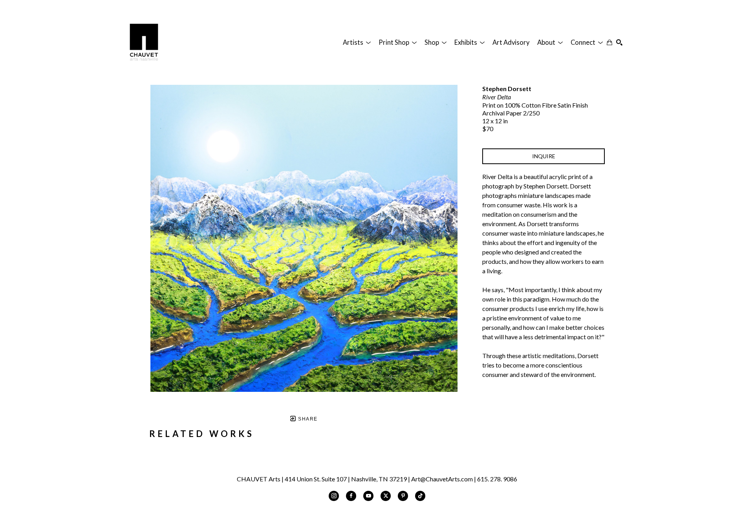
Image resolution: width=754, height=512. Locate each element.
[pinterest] (403, 496)
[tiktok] (420, 496)
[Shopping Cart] (609, 42)
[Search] (619, 42)
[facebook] (351, 496)
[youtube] (368, 496)
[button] (357, 42)
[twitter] (386, 496)
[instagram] (334, 496)
